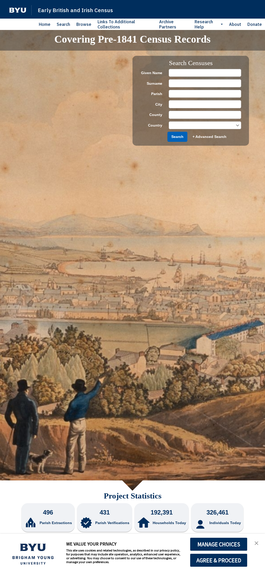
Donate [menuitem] (254, 24)
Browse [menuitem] (83, 24)
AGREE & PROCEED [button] (218, 560)
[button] (17, 10)
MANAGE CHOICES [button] (218, 544)
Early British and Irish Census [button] (75, 10)
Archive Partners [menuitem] (167, 24)
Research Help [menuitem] (204, 24)
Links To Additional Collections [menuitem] (116, 24)
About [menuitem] (235, 24)
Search (177, 137)
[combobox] (202, 125)
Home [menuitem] (44, 24)
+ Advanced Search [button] (209, 137)
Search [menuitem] (63, 24)
